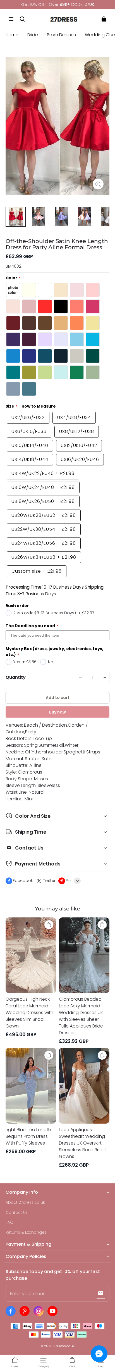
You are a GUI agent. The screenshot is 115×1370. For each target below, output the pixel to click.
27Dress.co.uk (64, 1346)
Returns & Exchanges (26, 1232)
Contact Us (17, 1212)
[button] (11, 19)
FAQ (9, 1222)
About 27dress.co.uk (25, 1202)
